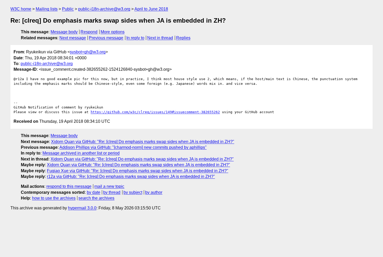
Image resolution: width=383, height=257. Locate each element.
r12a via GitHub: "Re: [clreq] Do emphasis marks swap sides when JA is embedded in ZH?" (131, 176)
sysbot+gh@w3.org (88, 52)
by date (93, 192)
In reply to (135, 38)
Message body (64, 32)
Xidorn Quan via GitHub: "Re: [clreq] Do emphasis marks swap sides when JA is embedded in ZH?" (142, 141)
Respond (89, 32)
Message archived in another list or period (81, 153)
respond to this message (68, 186)
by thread (111, 192)
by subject (132, 192)
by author (153, 192)
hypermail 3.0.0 (82, 208)
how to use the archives (54, 198)
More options (113, 32)
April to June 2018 (151, 9)
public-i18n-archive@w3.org (104, 9)
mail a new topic (109, 186)
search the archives (96, 198)
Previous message (106, 38)
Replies (183, 38)
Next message (72, 38)
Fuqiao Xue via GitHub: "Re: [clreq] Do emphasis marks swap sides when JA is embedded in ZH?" (137, 171)
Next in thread (160, 38)
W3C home (20, 9)
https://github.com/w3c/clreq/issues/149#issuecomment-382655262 (155, 112)
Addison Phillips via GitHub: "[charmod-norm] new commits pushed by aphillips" (133, 147)
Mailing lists (47, 9)
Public (68, 9)
